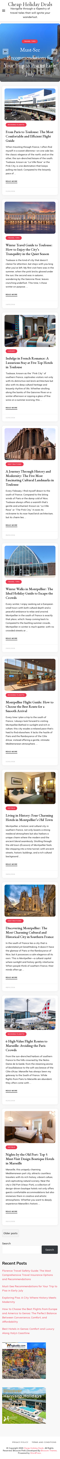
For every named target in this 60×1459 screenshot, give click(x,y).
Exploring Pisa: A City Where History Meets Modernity (30, 65)
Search (6, 1243)
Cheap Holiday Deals (30, 4)
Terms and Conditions (44, 1442)
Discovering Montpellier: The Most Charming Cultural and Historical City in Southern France (30, 932)
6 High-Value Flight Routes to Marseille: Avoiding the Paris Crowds (26, 1045)
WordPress (35, 1453)
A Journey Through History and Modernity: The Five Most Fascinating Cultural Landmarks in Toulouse (30, 478)
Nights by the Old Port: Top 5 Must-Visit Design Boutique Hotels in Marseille (30, 1158)
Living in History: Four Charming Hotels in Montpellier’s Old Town (29, 817)
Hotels (11, 808)
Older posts (10, 1233)
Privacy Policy (20, 1442)
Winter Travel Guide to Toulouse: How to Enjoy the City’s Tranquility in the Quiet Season (29, 249)
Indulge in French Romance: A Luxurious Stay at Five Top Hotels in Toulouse (29, 362)
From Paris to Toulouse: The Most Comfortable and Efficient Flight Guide (29, 136)
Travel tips (14, 238)
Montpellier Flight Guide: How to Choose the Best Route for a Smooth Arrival (29, 706)
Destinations (29, 49)
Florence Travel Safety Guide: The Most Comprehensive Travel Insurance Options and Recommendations (27, 1275)
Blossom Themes (49, 1450)
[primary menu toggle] (3, 11)
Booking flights (16, 125)
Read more (11, 181)
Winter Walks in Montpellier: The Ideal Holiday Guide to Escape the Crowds (29, 593)
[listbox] (30, 51)
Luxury (11, 351)
